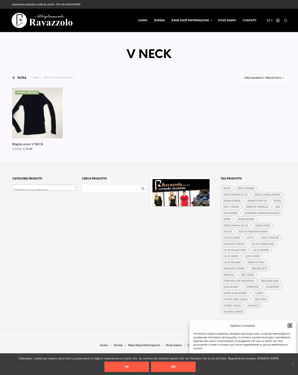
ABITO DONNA (246, 188)
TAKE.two (260, 299)
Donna (159, 20)
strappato (272, 286)
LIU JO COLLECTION (234, 249)
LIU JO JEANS (230, 256)
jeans (227, 219)
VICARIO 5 (253, 305)
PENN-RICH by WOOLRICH (238, 280)
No (173, 367)
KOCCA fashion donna (253, 231)
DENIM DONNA (232, 200)
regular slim (269, 280)
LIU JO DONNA (261, 249)
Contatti (249, 20)
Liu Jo (250, 237)
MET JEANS (247, 274)
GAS (277, 206)
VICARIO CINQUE (233, 311)
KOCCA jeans (231, 237)
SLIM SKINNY (231, 286)
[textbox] (44, 189)
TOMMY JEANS (232, 305)
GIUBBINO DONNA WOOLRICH (262, 213)
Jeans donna (246, 219)
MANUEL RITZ (259, 268)
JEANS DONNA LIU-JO (235, 225)
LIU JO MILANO (232, 262)
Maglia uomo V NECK (27, 144)
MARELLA (228, 274)
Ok (127, 367)
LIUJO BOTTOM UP (234, 243)
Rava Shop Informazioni (190, 20)
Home (35, 78)
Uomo (142, 20)
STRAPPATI (252, 286)
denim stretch (257, 200)
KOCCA (227, 231)
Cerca (143, 188)
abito (227, 188)
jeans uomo (262, 225)
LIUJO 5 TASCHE (270, 237)
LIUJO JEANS (252, 256)
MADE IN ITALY (256, 262)
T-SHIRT (258, 293)
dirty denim (231, 206)
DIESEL (278, 200)
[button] (290, 325)
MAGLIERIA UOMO (234, 268)
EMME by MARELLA (257, 206)
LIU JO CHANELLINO (263, 243)
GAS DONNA (230, 213)
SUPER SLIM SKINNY (235, 293)
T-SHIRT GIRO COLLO (235, 299)
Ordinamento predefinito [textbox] (263, 78)
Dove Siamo (227, 20)
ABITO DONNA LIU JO (235, 194)
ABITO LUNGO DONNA (267, 194)
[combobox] (262, 78)
